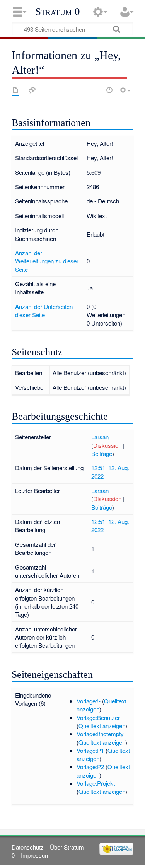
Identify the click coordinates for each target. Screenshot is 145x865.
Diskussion (107, 445)
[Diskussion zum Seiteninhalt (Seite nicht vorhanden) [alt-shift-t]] (32, 90)
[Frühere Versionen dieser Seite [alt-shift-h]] (109, 90)
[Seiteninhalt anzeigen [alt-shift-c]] (15, 90)
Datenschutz (28, 847)
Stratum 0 (57, 11)
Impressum (35, 855)
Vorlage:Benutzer (98, 717)
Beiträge (101, 453)
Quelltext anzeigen (101, 726)
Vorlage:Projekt (96, 783)
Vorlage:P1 (90, 750)
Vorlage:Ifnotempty (100, 734)
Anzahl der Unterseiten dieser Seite (44, 310)
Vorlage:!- (89, 701)
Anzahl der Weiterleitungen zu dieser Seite (46, 261)
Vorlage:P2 (90, 767)
